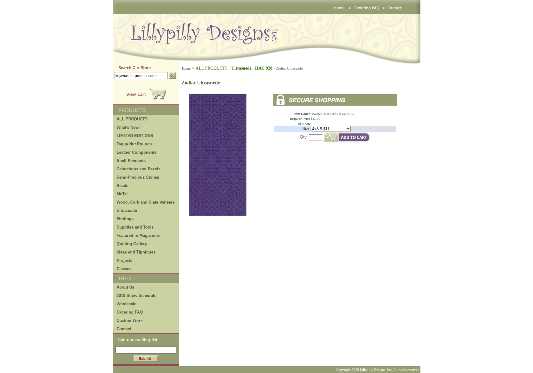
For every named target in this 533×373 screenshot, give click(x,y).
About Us (125, 287)
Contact (124, 328)
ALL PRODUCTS (213, 68)
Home (186, 68)
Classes (124, 268)
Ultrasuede (127, 210)
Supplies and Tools (135, 227)
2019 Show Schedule (136, 295)
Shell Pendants (131, 160)
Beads (122, 185)
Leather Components (136, 152)
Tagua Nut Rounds (134, 144)
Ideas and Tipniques (136, 252)
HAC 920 (263, 68)
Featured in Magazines (138, 235)
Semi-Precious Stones (138, 177)
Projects (124, 260)
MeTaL (123, 194)
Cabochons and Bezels (138, 169)
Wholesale (126, 304)
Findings (125, 219)
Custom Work (130, 320)
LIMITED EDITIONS (135, 135)
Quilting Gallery (132, 243)
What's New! (128, 127)
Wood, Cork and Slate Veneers (146, 202)
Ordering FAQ (130, 312)
